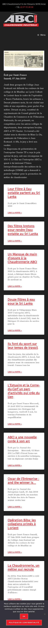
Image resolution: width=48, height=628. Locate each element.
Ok (24, 616)
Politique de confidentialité (24, 623)
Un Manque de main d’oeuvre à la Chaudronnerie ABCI (22, 258)
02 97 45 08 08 (26, 7)
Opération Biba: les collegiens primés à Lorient (22, 524)
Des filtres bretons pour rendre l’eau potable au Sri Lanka (23, 230)
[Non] (44, 614)
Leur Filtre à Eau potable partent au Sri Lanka (24, 193)
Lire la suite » (15, 213)
